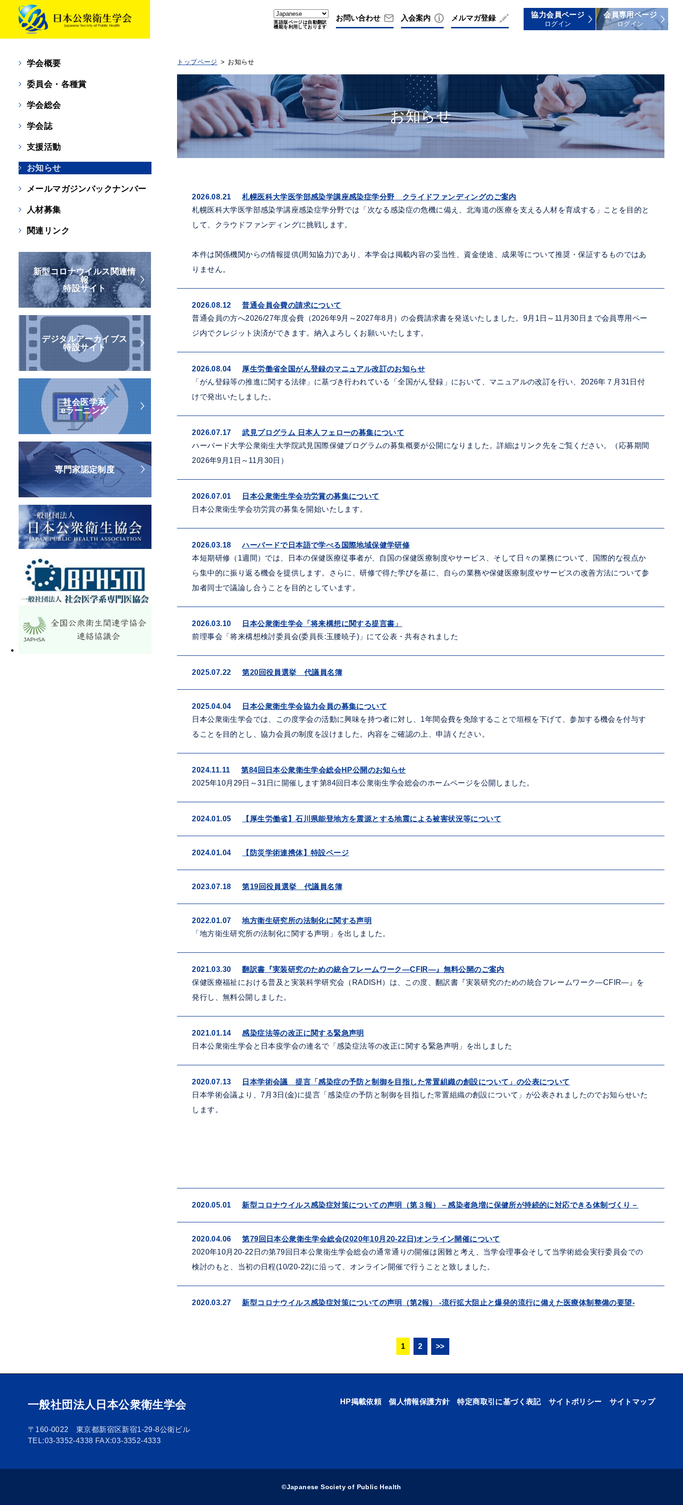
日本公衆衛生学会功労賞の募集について (310, 496)
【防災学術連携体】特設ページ (295, 853)
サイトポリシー (575, 1402)
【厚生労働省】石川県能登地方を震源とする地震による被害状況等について (371, 819)
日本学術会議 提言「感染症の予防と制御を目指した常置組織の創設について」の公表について (406, 1082)
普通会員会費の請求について (291, 305)
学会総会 (44, 105)
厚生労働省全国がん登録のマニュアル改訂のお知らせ (333, 369)
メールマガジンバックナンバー (87, 188)
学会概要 (44, 63)
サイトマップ (632, 1402)
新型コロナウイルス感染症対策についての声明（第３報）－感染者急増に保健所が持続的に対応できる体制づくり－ (440, 1205)
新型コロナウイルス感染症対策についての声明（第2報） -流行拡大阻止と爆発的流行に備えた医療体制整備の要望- (438, 1303)
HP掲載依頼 (360, 1402)
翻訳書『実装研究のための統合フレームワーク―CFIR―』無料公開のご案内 (373, 969)
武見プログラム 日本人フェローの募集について (323, 432)
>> (440, 1346)
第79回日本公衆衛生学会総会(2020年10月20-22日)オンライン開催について (371, 1239)
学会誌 (40, 126)
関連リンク (48, 230)
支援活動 (44, 147)
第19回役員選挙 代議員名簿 (292, 887)
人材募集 (44, 209)
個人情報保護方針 (419, 1402)
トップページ (197, 62)
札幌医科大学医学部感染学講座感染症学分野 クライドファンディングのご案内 (379, 197)
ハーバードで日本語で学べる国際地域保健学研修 (326, 545)
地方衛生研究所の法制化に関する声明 (307, 920)
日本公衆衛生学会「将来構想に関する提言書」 (322, 623)
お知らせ (44, 167)
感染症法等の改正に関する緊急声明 (303, 1033)
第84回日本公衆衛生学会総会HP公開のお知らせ (323, 770)
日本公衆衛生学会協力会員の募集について (314, 706)
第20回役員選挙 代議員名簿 (292, 672)
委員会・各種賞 (57, 84)
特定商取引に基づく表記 (499, 1402)
